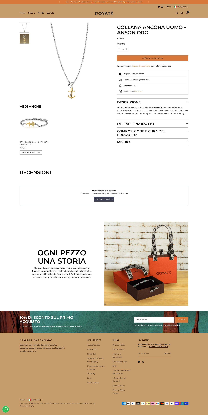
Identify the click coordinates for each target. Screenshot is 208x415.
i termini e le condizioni (172, 325)
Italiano (168, 7)
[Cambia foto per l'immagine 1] (24, 27)
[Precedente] (59, 2)
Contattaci (138, 91)
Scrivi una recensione (104, 199)
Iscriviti (167, 353)
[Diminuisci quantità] (119, 49)
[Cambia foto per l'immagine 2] (24, 39)
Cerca (89, 378)
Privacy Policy (118, 345)
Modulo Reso (93, 382)
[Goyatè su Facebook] (159, 7)
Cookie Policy (118, 349)
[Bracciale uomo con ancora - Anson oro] (34, 124)
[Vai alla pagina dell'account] (181, 13)
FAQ (114, 366)
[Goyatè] (104, 13)
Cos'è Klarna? (118, 385)
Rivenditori (92, 349)
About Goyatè (93, 345)
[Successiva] (148, 2)
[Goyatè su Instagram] (162, 7)
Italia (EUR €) (182, 7)
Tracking (91, 373)
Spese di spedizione (141, 66)
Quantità (121, 43)
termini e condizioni (158, 347)
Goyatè (36, 403)
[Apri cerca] (176, 13)
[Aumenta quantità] (126, 49)
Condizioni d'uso (119, 361)
